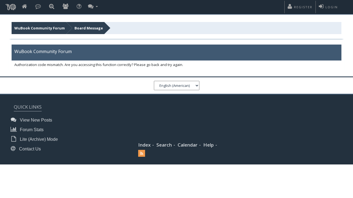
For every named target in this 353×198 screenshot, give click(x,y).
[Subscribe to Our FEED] (141, 153)
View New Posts (35, 120)
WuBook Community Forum (39, 28)
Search (164, 145)
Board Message (88, 28)
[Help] (79, 7)
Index (144, 145)
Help (208, 145)
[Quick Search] (52, 7)
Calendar (187, 145)
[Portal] (38, 7)
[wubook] (11, 5)
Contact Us (29, 149)
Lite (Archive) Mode (38, 139)
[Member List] (65, 7)
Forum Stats (31, 129)
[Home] (24, 7)
